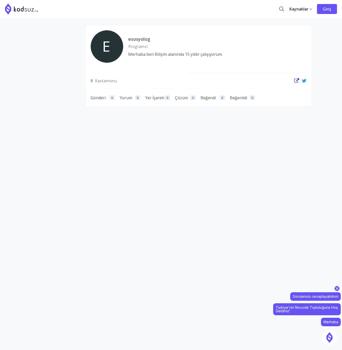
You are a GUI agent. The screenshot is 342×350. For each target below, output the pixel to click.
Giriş (327, 9)
